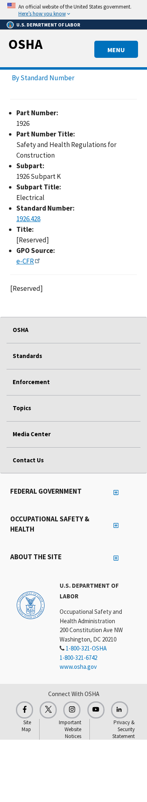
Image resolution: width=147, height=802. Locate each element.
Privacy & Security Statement (123, 729)
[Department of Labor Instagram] (71, 710)
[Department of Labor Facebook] (24, 710)
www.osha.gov (78, 666)
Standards (27, 356)
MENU (116, 50)
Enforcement (31, 382)
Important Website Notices (70, 729)
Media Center (32, 434)
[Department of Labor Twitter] (48, 710)
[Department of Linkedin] (119, 710)
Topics (22, 408)
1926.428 (28, 218)
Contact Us (28, 460)
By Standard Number (43, 77)
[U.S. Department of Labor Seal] (30, 604)
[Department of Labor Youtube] (96, 710)
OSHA (25, 44)
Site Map (26, 726)
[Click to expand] (73, 10)
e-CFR (25, 261)
